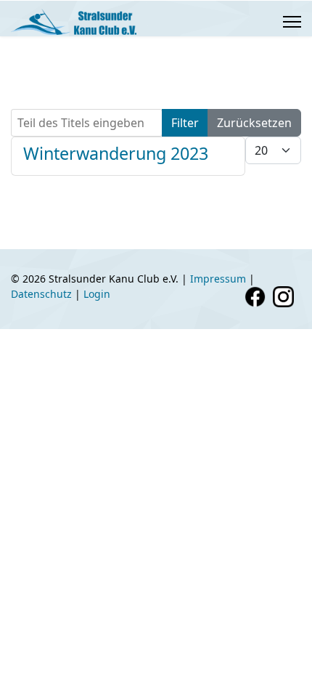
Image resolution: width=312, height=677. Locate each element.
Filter (185, 123)
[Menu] (292, 22)
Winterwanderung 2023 (115, 153)
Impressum (218, 278)
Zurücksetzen (254, 123)
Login (96, 294)
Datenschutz (41, 294)
